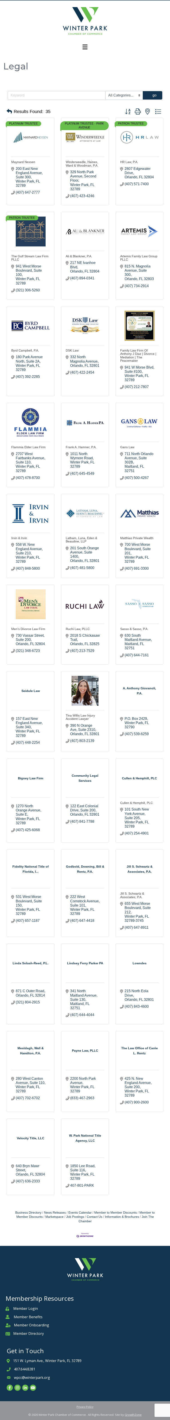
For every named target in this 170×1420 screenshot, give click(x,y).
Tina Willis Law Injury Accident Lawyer (80, 717)
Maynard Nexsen (23, 162)
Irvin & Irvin (19, 538)
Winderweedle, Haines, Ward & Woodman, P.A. (82, 163)
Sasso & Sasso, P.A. (134, 629)
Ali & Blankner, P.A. (79, 256)
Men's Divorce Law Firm (28, 629)
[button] (9, 111)
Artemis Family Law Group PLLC (138, 257)
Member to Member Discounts (115, 1212)
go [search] (154, 95)
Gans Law (127, 447)
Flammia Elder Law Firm (28, 447)
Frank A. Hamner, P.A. (81, 447)
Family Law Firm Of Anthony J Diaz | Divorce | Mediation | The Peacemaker (138, 355)
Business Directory (28, 1212)
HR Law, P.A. (129, 162)
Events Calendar (80, 1212)
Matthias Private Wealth (136, 538)
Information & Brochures (122, 1216)
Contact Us (94, 1216)
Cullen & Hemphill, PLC (136, 803)
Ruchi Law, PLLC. (78, 629)
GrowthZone (133, 1415)
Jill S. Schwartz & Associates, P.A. (132, 895)
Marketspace (54, 1216)
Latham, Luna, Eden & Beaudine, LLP (81, 539)
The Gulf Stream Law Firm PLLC (29, 257)
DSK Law (72, 350)
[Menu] (85, 46)
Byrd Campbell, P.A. (25, 350)
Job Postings (75, 1216)
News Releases (55, 1212)
